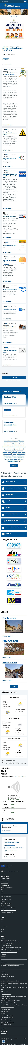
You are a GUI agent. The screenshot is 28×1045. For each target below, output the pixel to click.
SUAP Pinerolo (4, 992)
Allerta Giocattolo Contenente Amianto (10, 133)
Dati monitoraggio (5, 1038)
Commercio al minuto (19, 444)
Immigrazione (8, 450)
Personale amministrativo (6, 887)
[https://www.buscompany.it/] (14, 601)
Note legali (3, 1013)
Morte (19, 453)
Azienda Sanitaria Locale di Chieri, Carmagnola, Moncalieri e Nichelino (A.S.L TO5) (14, 997)
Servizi (16, 1038)
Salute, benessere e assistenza (8, 908)
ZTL (19, 461)
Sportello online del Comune (9, 327)
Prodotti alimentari (20, 455)
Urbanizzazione (11, 461)
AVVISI (6, 347)
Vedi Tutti (14, 465)
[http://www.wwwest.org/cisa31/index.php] (14, 561)
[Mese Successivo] (25, 377)
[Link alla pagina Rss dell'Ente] (6, 1031)
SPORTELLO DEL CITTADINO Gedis (9, 261)
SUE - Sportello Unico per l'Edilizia (8, 1002)
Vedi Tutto (14, 687)
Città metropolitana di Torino (7, 976)
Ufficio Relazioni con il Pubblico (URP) (9, 952)
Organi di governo (5, 885)
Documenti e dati (4, 881)
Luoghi (2, 929)
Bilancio (21, 442)
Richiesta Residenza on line (9, 309)
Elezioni (21, 448)
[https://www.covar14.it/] (14, 577)
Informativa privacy (5, 1011)
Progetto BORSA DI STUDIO (9, 216)
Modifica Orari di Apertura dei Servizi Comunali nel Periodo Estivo (10, 175)
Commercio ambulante (7, 446)
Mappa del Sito (9, 1040)
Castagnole (6, 264)
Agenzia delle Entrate (6, 994)
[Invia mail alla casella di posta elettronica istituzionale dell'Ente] (13, 948)
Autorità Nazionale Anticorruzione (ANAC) (10, 981)
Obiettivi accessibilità (5, 1009)
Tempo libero (7, 459)
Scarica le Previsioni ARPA (9, 760)
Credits (24, 1038)
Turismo (21, 459)
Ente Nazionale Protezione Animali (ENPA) (10, 1000)
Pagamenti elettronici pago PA (10, 289)
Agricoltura (21, 440)
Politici (2, 889)
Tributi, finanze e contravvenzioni (8, 910)
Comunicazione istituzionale (19, 446)
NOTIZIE (5, 46)
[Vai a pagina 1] (11, 16)
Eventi (2, 931)
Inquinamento (20, 450)
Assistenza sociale (8, 442)
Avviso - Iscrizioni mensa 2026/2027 (12, 49)
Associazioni (16, 442)
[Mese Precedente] (3, 377)
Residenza (14, 457)
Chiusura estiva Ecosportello (9, 245)
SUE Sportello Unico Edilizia (7, 912)
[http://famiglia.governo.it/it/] (14, 569)
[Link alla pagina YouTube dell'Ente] (4, 1031)
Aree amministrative (5, 878)
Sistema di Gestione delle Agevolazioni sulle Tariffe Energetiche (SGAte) (14, 984)
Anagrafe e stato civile (6, 899)
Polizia (14, 455)
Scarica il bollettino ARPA (9, 818)
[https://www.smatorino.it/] (14, 593)
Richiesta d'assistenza (6, 1024)
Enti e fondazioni (4, 883)
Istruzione (5, 453)
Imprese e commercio (5, 905)
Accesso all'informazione (9, 440)
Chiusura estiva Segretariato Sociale (9, 159)
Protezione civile (7, 457)
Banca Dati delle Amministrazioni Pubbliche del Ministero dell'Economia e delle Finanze (14, 1006)
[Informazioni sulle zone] (20, 776)
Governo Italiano (4, 979)
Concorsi (17, 448)
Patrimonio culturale (8, 455)
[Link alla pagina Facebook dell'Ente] (1, 1031)
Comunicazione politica (9, 448)
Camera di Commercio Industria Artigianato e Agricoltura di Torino (14, 988)
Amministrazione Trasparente (7, 1017)
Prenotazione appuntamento (7, 1022)
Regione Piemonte (5, 1)
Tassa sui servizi (20, 457)
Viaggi (16, 461)
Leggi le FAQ (3, 1019)
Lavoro (9, 453)
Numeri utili (3, 956)
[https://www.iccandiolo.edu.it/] (14, 545)
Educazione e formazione (6, 903)
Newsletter (3, 1033)
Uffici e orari (3, 954)
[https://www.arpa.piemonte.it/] (14, 585)
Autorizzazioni (4, 901)
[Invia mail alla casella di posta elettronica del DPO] (14, 964)
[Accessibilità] (4, 1041)
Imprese (14, 450)
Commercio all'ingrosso (9, 444)
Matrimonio (14, 453)
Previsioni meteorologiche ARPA (10, 762)
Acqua (17, 440)
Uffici (2, 891)
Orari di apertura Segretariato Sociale (10, 351)
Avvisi (2, 922)
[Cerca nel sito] (24, 5)
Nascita (23, 453)
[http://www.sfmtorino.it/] (14, 553)
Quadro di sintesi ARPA (8, 820)
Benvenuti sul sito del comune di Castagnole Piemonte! (10, 73)
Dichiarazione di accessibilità (7, 1016)
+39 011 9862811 (9, 944)
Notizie (2, 919)
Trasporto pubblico (15, 459)
